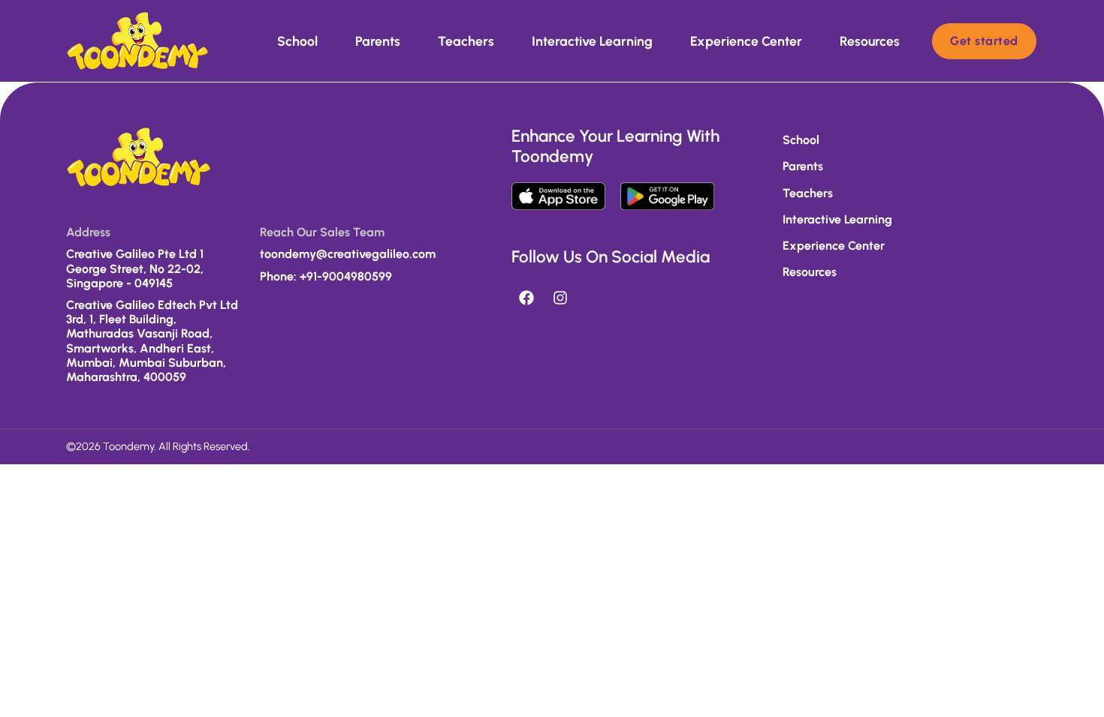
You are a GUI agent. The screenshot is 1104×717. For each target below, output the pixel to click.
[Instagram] (560, 298)
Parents (377, 41)
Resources (870, 41)
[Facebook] (526, 298)
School (297, 41)
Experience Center (746, 41)
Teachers (466, 41)
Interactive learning (592, 41)
